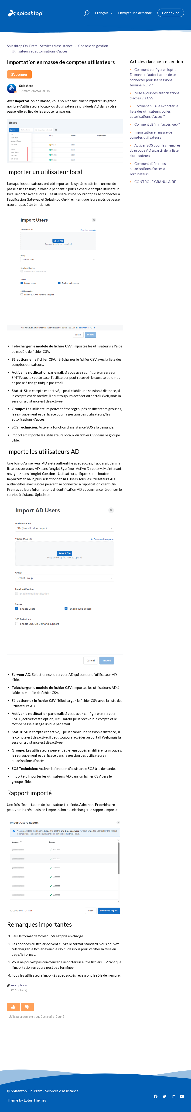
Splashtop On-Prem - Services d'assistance (40, 46)
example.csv (19, 985)
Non (27, 1007)
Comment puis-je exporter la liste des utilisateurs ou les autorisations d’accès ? (154, 111)
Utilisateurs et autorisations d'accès (40, 51)
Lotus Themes (35, 1100)
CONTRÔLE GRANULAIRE (155, 182)
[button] (84, 12)
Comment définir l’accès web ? (157, 124)
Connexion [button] (171, 13)
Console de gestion (93, 46)
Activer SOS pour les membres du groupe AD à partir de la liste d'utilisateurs (155, 150)
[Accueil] (25, 12)
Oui (13, 1007)
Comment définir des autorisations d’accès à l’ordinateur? (148, 168)
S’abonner (19, 74)
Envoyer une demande (135, 13)
